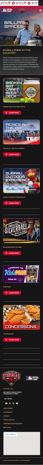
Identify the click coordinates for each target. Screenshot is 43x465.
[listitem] (8, 3)
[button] (40, 10)
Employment (8, 408)
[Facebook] (6, 403)
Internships (8, 412)
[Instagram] (10, 403)
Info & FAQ (7, 427)
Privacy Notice (8, 420)
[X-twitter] (13, 403)
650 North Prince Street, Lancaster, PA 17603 (12, 393)
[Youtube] (17, 403)
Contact (6, 416)
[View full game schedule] (40, 3)
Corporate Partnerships (12, 424)
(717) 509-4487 (8, 389)
